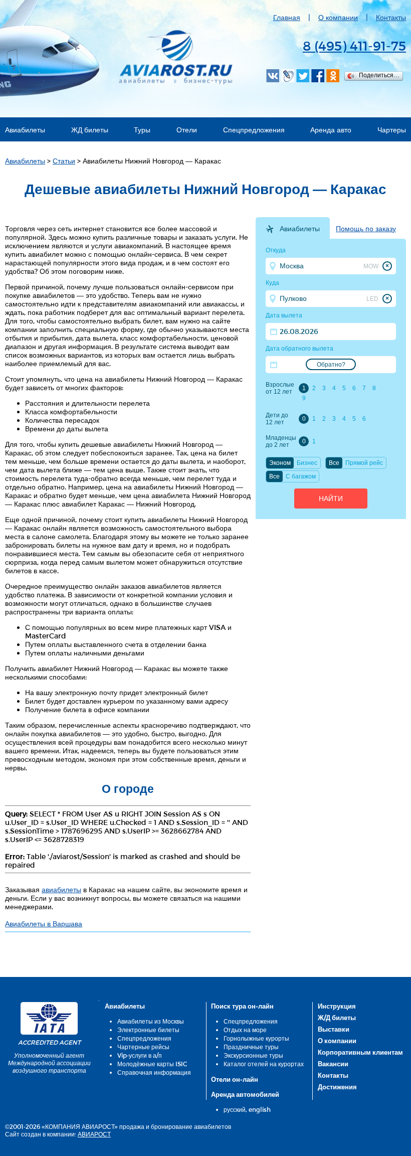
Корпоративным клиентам (360, 1052)
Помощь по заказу (366, 229)
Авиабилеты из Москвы (150, 1021)
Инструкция (337, 1006)
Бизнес (307, 462)
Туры (142, 129)
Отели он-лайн (234, 1079)
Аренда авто (330, 129)
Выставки (333, 1029)
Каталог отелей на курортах (264, 1063)
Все (334, 462)
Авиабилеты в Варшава (43, 923)
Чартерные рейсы (143, 1046)
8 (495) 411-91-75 (354, 45)
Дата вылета (284, 315)
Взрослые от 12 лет (280, 388)
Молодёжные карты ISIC (152, 1063)
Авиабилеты (25, 129)
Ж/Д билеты (337, 1018)
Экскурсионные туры (253, 1055)
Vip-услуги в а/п (139, 1055)
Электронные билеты (148, 1029)
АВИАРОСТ (94, 1133)
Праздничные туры (251, 1046)
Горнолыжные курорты (256, 1038)
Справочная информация (154, 1072)
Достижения (337, 1087)
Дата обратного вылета (299, 348)
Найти (331, 498)
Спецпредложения (254, 129)
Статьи (64, 160)
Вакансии (333, 1064)
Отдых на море (245, 1029)
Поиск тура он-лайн (242, 1006)
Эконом (280, 462)
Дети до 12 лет (277, 419)
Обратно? (331, 364)
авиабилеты (61, 889)
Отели (186, 129)
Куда (272, 282)
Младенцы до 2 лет (281, 441)
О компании (338, 17)
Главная (286, 17)
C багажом (301, 476)
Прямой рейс (364, 462)
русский (235, 1109)
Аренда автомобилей (245, 1094)
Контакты (391, 17)
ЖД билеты (89, 129)
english (260, 1109)
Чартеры (391, 129)
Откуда (276, 250)
